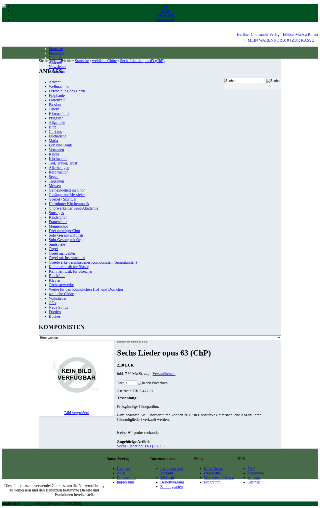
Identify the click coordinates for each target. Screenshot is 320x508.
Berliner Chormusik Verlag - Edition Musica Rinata (277, 34)
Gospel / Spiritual (62, 199)
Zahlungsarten (171, 486)
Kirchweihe (58, 158)
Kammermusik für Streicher (70, 271)
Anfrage (254, 477)
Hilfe (165, 6)
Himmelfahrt (59, 113)
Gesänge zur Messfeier (67, 195)
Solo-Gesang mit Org (65, 240)
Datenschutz (165, 15)
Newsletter (57, 67)
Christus (55, 131)
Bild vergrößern (76, 413)
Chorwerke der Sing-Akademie (73, 208)
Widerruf (167, 477)
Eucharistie (57, 136)
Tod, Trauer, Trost (63, 163)
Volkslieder (57, 298)
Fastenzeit (56, 100)
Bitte (52, 127)
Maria (53, 140)
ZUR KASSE (303, 40)
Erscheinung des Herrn (67, 91)
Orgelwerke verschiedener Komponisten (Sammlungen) (93, 262)
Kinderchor (58, 217)
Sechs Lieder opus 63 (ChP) (142, 61)
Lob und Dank (60, 145)
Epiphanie (57, 95)
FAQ (252, 468)
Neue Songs (58, 307)
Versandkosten (164, 374)
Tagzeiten (56, 181)
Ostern (54, 109)
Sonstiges (56, 213)
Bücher (54, 316)
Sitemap (254, 482)
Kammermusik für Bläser (68, 267)
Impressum (165, 20)
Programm (57, 53)
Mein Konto (213, 468)
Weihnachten (59, 86)
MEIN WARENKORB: (266, 40)
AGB (165, 11)
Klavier (54, 280)
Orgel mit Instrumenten (67, 258)
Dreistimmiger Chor (64, 231)
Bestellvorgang (172, 482)
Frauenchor (58, 222)
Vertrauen (56, 149)
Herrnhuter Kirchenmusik (69, 204)
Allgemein (57, 122)
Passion (55, 104)
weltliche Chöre (104, 61)
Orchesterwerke (61, 285)
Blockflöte (57, 276)
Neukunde (256, 473)
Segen (53, 177)
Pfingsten (56, 118)
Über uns (56, 58)
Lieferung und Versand (171, 470)
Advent (54, 82)
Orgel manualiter (62, 253)
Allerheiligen (59, 167)
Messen (55, 186)
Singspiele (57, 244)
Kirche (54, 154)
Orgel (53, 249)
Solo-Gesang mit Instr (66, 235)
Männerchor (58, 226)
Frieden (55, 312)
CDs (52, 303)
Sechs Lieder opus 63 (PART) (140, 446)
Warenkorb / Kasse (219, 477)
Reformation (58, 172)
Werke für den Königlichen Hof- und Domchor (86, 289)
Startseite (56, 49)
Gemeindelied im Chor (67, 190)
